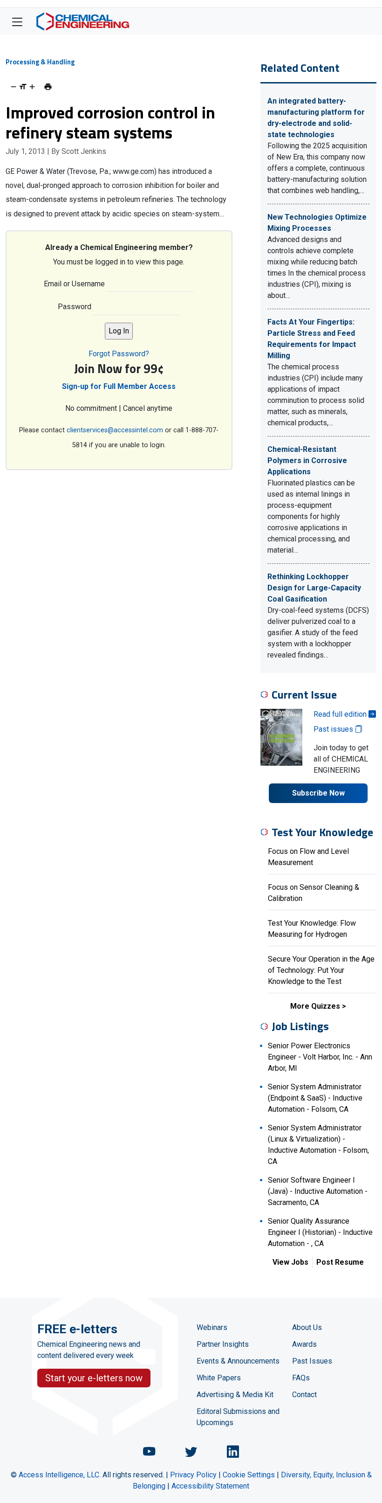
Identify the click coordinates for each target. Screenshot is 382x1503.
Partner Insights (223, 1344)
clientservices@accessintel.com (115, 430)
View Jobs (290, 1262)
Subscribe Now (318, 793)
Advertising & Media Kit (235, 1394)
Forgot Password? (119, 353)
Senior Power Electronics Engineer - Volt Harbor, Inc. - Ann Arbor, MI (320, 1057)
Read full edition (341, 714)
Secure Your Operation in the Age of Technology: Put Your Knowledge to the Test (321, 970)
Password (74, 306)
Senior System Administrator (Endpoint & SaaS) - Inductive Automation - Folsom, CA (315, 1098)
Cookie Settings (249, 1474)
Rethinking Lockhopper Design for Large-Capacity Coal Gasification (314, 587)
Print (48, 87)
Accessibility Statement (210, 1486)
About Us (307, 1327)
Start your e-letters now (94, 1378)
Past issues (334, 729)
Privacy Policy (193, 1474)
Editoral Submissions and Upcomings (238, 1417)
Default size (23, 87)
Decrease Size (13, 87)
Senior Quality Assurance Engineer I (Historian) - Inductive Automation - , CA (320, 1232)
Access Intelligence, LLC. (60, 1474)
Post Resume (340, 1262)
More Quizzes (315, 1006)
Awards (304, 1344)
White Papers (219, 1377)
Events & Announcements (238, 1361)
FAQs (301, 1377)
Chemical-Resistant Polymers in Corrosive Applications (307, 460)
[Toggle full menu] (17, 21)
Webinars (212, 1327)
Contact (304, 1394)
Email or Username (74, 283)
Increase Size (32, 87)
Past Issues (312, 1361)
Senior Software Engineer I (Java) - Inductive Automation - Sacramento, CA (318, 1191)
